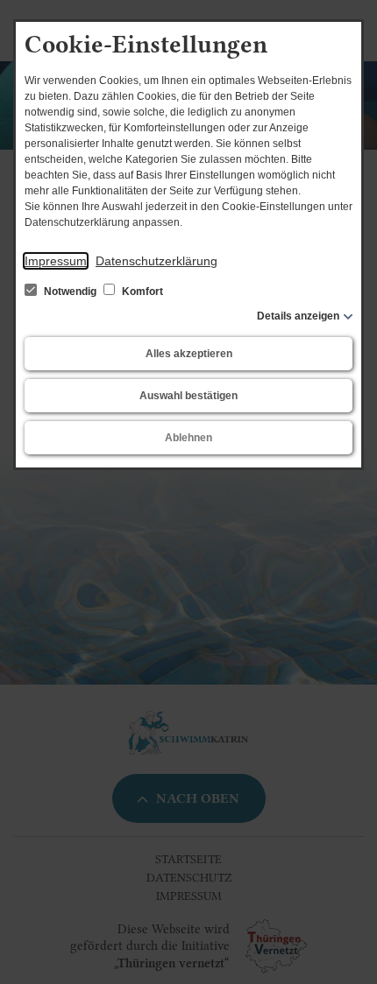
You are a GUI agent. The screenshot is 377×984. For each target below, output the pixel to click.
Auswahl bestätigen (188, 396)
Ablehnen (188, 438)
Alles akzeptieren (189, 354)
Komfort (141, 291)
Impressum (56, 261)
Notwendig (70, 291)
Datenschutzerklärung (156, 261)
